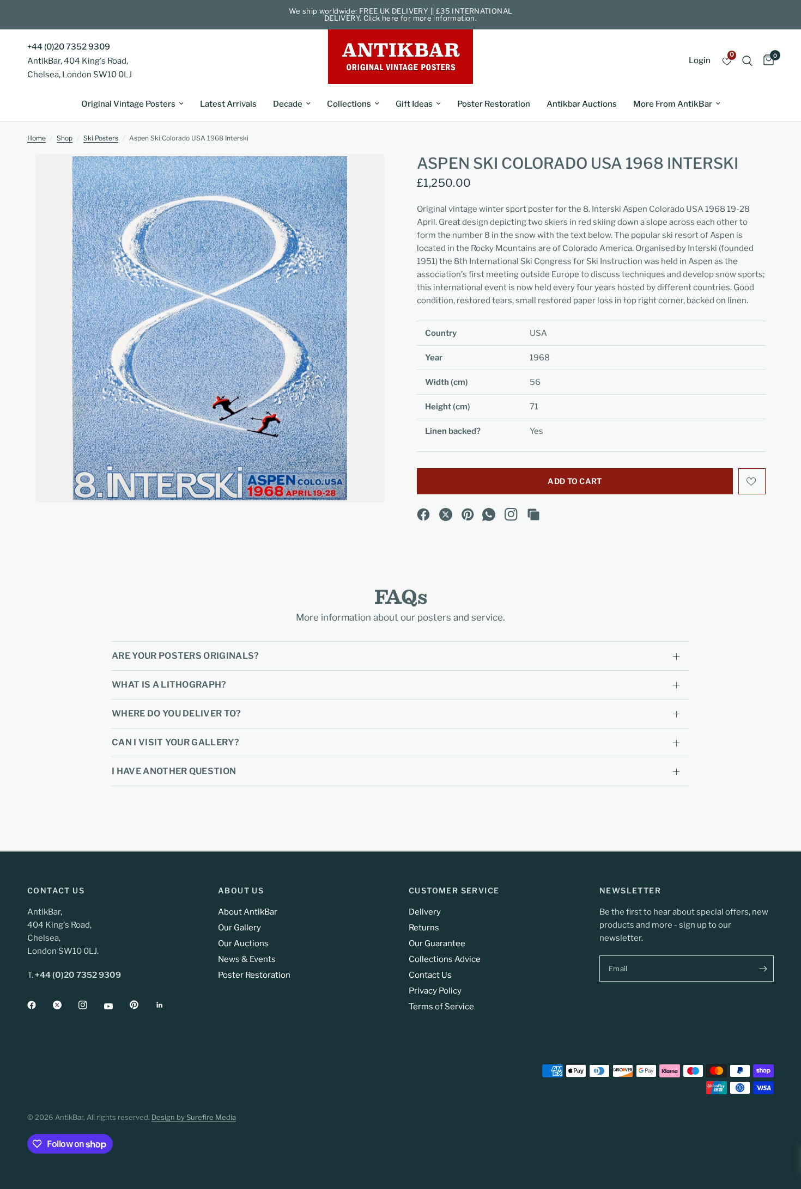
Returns (424, 928)
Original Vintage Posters (128, 104)
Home (36, 138)
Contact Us (430, 975)
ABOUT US (241, 890)
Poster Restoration (493, 104)
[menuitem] (132, 104)
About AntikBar (247, 912)
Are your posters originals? (185, 656)
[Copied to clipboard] (533, 514)
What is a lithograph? (169, 684)
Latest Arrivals (228, 104)
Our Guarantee (437, 943)
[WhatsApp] (488, 514)
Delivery (425, 912)
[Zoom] (361, 177)
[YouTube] (116, 1006)
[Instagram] (511, 514)
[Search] (747, 60)
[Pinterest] (468, 514)
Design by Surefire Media (193, 1117)
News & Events (247, 959)
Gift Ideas (414, 104)
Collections (349, 104)
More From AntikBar (672, 104)
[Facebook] (423, 514)
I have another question (174, 771)
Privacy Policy (435, 991)
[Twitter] (65, 1005)
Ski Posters (100, 138)
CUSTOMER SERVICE (454, 890)
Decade (287, 104)
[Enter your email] (763, 968)
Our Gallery (239, 928)
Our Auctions (243, 943)
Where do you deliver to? (176, 713)
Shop (64, 138)
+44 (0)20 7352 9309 (68, 47)
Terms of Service (441, 1007)
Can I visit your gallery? (175, 742)
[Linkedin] (167, 1005)
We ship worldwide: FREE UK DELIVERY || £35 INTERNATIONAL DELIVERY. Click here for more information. (401, 14)
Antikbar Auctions (582, 104)
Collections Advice (445, 959)
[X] (445, 514)
